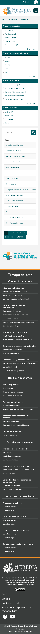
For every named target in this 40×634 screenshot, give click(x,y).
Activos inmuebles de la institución (16, 299)
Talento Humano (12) (12, 85)
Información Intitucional (13, 288)
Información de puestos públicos (15, 315)
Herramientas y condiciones (16, 360)
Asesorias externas (12, 167)
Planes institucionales (11, 405)
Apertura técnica (9, 506)
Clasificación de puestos (14, 195)
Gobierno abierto (11, 603)
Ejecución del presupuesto (13, 392)
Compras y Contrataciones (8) (15, 92)
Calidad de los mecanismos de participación (17, 481)
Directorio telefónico (11, 326)
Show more (31, 49)
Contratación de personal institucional (17, 340)
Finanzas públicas (11, 384)
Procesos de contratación (15, 332)
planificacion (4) (10, 34)
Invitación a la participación (15, 449)
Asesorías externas (10, 318)
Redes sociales (9, 473)
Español (28, 2)
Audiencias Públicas (11, 460)
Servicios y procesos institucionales (19, 346)
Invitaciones (7, 452)
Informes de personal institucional (16, 425)
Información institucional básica (15, 291)
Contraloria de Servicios (14, 217)
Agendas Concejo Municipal (16, 156)
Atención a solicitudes (11, 485)
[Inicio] (20, 11)
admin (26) (9, 116)
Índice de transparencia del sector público (17, 609)
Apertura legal (8, 510)
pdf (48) (8, 58)
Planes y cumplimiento (13, 402)
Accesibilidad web (10, 367)
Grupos (6, 598)
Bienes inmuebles (12, 178)
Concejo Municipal (12, 206)
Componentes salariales (14, 201)
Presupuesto (8, 388)
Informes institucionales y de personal (16, 416)
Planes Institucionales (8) (14, 99)
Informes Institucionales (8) (14, 96)
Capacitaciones (11, 184)
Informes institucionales (12, 421)
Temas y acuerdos (10, 435)
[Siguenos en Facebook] (5, 617)
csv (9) (7, 65)
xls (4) (7, 72)
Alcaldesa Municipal (13, 162)
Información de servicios (12, 349)
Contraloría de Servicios (14, 223)
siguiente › (9, 236)
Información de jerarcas (12, 311)
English (23, 2)
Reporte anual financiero (12, 396)
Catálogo (7, 594)
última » (20, 236)
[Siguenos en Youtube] (12, 617)
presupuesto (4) (10, 38)
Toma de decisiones (12, 431)
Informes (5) (9, 30)
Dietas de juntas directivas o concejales (18, 322)
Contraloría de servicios (12, 456)
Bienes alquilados (12, 173)
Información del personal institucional (14, 306)
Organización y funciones (12, 295)
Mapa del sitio (22, 275)
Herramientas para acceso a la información (19, 363)
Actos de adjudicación (13, 150)
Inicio (4, 19)
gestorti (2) (9, 123)
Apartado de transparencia (13, 371)
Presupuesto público (12, 503)
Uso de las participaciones (13, 489)
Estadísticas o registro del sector (18, 544)
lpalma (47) (9, 112)
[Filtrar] (33, 132)
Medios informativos (11, 353)
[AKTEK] (20, 629)
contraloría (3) (10, 41)
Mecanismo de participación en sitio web (18, 470)
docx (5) (8, 68)
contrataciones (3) (11, 45)
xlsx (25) (8, 61)
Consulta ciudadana (13, 212)
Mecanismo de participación (16, 466)
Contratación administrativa (13, 336)
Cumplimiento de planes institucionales (18, 409)
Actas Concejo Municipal (14, 145)
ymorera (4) (9, 119)
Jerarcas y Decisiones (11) (14, 88)
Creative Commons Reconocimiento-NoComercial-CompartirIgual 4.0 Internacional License (20, 582)
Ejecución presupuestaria (14, 517)
